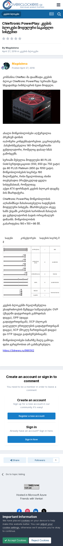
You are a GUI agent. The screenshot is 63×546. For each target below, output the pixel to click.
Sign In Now (31, 439)
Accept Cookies (16, 540)
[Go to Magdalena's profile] (6, 65)
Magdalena (12, 47)
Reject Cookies (40, 540)
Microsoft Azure (37, 494)
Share (15, 460)
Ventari (39, 498)
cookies (25, 520)
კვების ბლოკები (29, 51)
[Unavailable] (31, 271)
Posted (23, 67)
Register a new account (31, 416)
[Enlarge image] (31, 106)
